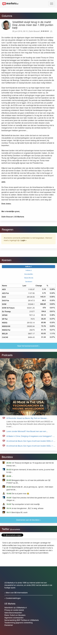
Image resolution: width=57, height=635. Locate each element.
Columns (7, 16)
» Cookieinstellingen (12, 598)
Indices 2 (29, 270)
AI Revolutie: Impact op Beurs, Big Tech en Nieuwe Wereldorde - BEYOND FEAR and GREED (26, 419)
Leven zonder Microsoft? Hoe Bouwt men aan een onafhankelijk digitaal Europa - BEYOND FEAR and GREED (30, 432)
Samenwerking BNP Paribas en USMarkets (21, 620)
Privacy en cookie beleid (14, 610)
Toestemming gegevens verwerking (18, 622)
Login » (24, 240)
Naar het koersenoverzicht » (28, 346)
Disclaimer (8, 625)
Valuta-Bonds (28, 278)
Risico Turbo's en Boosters (14, 615)
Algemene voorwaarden (14, 617)
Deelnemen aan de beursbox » (28, 520)
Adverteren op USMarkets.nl (15, 607)
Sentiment (28, 281)
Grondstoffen (28, 274)
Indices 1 (28, 266)
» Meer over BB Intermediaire (16, 592)
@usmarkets (15, 529)
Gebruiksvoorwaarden (13, 612)
